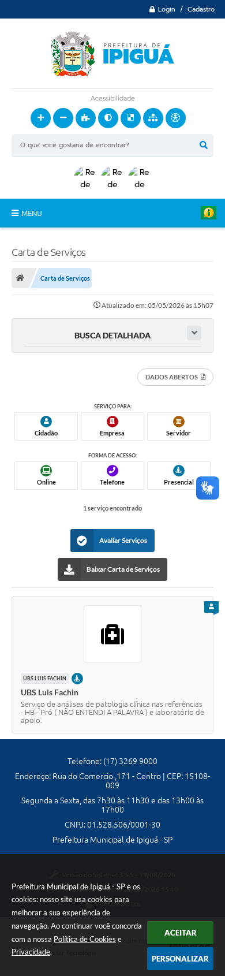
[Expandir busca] (194, 333)
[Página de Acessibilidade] (176, 118)
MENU (31, 213)
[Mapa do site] (153, 118)
